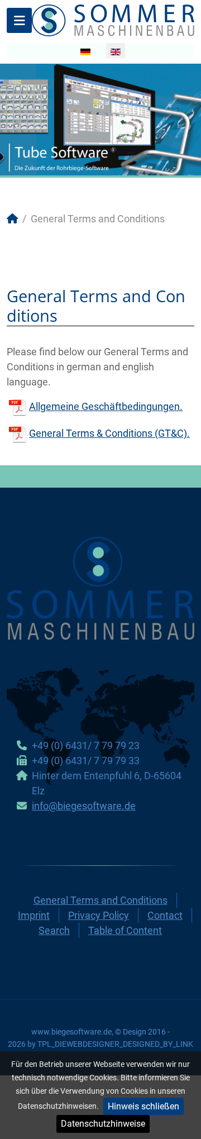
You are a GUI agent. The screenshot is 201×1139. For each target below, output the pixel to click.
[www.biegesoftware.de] (113, 19)
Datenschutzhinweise (103, 1123)
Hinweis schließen (143, 1106)
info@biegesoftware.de (84, 806)
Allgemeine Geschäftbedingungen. (106, 406)
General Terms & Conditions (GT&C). (109, 433)
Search (54, 930)
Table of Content (125, 930)
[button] (167, 119)
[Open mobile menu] (19, 20)
